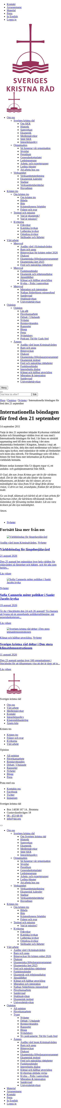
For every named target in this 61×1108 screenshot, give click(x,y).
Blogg (23, 329)
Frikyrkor (25, 225)
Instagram (12, 797)
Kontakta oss (14, 788)
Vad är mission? (28, 218)
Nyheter (24, 320)
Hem (2, 400)
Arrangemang (14, 7)
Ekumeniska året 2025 (32, 261)
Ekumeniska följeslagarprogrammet (39, 258)
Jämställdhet (26, 277)
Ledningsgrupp (28, 160)
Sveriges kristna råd (24, 120)
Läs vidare (5, 573)
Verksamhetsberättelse (32, 185)
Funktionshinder (29, 271)
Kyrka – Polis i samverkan (34, 283)
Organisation (20, 145)
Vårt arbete (13, 240)
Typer (17, 1014)
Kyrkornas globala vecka (33, 1072)
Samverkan (26, 129)
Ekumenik (25, 132)
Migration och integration (33, 289)
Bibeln (23, 200)
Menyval (18, 243)
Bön (22, 203)
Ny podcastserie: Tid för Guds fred (38, 1036)
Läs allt (24, 311)
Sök (35, 394)
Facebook (12, 791)
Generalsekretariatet (31, 157)
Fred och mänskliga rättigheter (36, 264)
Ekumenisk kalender (31, 178)
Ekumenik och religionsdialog (36, 274)
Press (9, 13)
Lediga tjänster (28, 166)
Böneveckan (27, 350)
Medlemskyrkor (28, 135)
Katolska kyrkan (29, 228)
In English (12, 16)
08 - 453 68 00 (15, 815)
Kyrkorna (19, 221)
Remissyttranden (29, 323)
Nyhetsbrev (26, 335)
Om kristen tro (21, 194)
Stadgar (24, 182)
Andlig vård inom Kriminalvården (38, 344)
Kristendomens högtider (33, 206)
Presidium (25, 154)
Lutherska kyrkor (29, 231)
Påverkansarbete (29, 314)
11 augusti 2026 (8, 654)
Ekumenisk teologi (30, 360)
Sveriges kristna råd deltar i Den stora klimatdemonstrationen (26, 646)
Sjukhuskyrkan (28, 298)
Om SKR (25, 123)
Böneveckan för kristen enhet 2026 (39, 252)
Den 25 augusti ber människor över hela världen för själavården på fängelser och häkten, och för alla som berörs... (28, 564)
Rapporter (25, 326)
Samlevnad (26, 295)
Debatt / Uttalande (30, 317)
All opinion (13, 755)
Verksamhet (20, 172)
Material (11, 10)
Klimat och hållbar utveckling (36, 280)
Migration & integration (33, 375)
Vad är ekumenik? (30, 215)
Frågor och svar (28, 209)
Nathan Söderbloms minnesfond (37, 292)
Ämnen (18, 341)
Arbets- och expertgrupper (34, 163)
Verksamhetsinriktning (32, 175)
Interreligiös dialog (30, 369)
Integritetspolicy (28, 142)
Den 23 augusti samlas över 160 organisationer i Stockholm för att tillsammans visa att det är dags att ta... (30, 662)
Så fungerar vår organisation (35, 148)
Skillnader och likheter (32, 237)
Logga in (11, 19)
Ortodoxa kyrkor (29, 234)
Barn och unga (28, 249)
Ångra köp (12, 723)
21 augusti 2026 (8, 555)
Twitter (10, 794)
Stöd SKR (25, 139)
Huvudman (26, 188)
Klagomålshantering (17, 720)
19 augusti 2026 (8, 605)
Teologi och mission (24, 212)
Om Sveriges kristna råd (33, 836)
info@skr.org (14, 818)
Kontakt (11, 4)
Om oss (11, 117)
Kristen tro (12, 191)
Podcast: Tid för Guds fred (34, 338)
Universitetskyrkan (30, 301)
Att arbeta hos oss (29, 169)
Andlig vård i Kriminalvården (36, 246)
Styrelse (24, 151)
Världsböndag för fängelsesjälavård (25, 549)
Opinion (11, 304)
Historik (24, 126)
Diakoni (24, 255)
